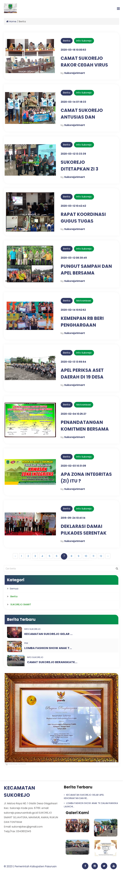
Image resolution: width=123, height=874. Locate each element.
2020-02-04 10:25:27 (73, 414)
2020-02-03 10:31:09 (73, 465)
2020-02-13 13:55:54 (73, 361)
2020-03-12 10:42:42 (73, 206)
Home (12, 21)
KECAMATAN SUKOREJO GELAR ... (48, 634)
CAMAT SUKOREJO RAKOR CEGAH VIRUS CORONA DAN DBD (84, 65)
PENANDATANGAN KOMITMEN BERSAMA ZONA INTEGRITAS (85, 429)
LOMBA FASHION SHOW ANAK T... (48, 648)
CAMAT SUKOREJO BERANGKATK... (52, 662)
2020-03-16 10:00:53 (73, 49)
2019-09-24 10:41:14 (73, 518)
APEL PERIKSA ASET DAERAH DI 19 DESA (82, 373)
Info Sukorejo (84, 40)
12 (101, 556)
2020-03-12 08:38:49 (74, 257)
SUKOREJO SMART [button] (20, 604)
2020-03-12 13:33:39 (73, 153)
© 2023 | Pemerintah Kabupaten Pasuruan (30, 866)
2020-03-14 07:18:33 (73, 102)
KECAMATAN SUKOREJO (19, 791)
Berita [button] (13, 596)
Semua (14, 588)
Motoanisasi (83, 300)
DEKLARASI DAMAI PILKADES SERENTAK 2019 (84, 533)
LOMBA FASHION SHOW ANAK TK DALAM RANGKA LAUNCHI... (91, 805)
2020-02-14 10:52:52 (73, 310)
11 (93, 556)
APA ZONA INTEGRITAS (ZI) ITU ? (86, 477)
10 (86, 556)
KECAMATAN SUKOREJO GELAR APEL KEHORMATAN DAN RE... (84, 796)
